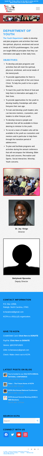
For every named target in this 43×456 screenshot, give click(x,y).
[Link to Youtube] (34, 449)
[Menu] (37, 8)
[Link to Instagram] (38, 449)
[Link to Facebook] (28, 449)
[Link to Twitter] (31, 449)
